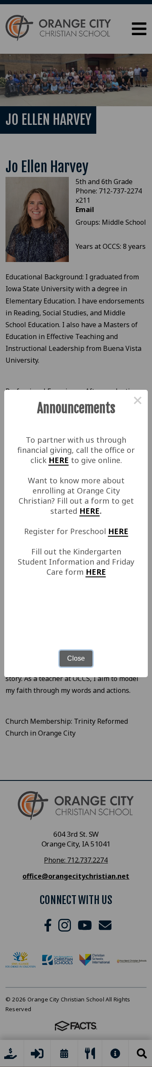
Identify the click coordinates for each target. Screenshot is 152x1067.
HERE (59, 460)
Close (76, 658)
